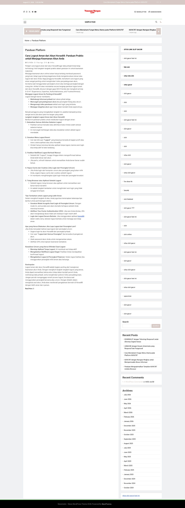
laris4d (126, 190)
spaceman (127, 296)
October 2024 (129, 488)
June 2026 (127, 399)
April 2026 (127, 408)
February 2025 (129, 470)
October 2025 (129, 435)
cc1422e (30, 62)
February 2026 (129, 417)
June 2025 (127, 452)
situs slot (127, 155)
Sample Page (90, 22)
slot (125, 102)
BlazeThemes (106, 504)
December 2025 (129, 426)
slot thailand (128, 199)
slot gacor (127, 93)
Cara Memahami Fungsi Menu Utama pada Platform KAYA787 (125, 2)
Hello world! (149, 382)
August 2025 (128, 443)
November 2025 (129, 430)
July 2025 (127, 448)
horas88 (81, 216)
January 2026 (128, 421)
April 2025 (127, 461)
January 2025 (128, 474)
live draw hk (128, 182)
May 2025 (127, 457)
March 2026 (128, 412)
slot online (128, 234)
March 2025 (128, 466)
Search (125, 322)
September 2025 (130, 439)
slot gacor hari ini (130, 58)
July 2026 (127, 395)
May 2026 (127, 404)
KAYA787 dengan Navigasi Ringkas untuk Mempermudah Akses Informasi (143, 30)
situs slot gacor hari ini (131, 496)
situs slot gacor (129, 173)
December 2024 (129, 479)
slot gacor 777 (129, 208)
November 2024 (129, 483)
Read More (29, 288)
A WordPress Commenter (133, 382)
